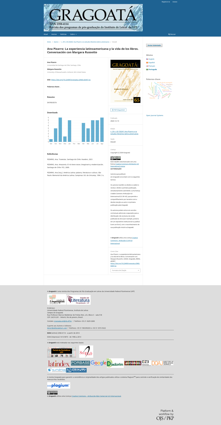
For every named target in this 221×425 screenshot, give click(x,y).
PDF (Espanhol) (119, 110)
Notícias (63, 34)
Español (152, 62)
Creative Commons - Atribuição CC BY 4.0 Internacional (124, 240)
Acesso (175, 2)
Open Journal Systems (154, 115)
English (151, 59)
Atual (46, 34)
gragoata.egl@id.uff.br (63, 321)
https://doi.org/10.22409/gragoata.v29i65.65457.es (71, 80)
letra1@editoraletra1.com (57, 328)
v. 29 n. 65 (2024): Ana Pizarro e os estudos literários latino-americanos (85, 42)
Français (152, 66)
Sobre (72, 34)
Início (49, 42)
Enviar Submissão (154, 45)
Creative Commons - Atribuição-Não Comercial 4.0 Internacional (96, 396)
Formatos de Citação (119, 270)
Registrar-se (166, 2)
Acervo (54, 34)
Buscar (173, 34)
